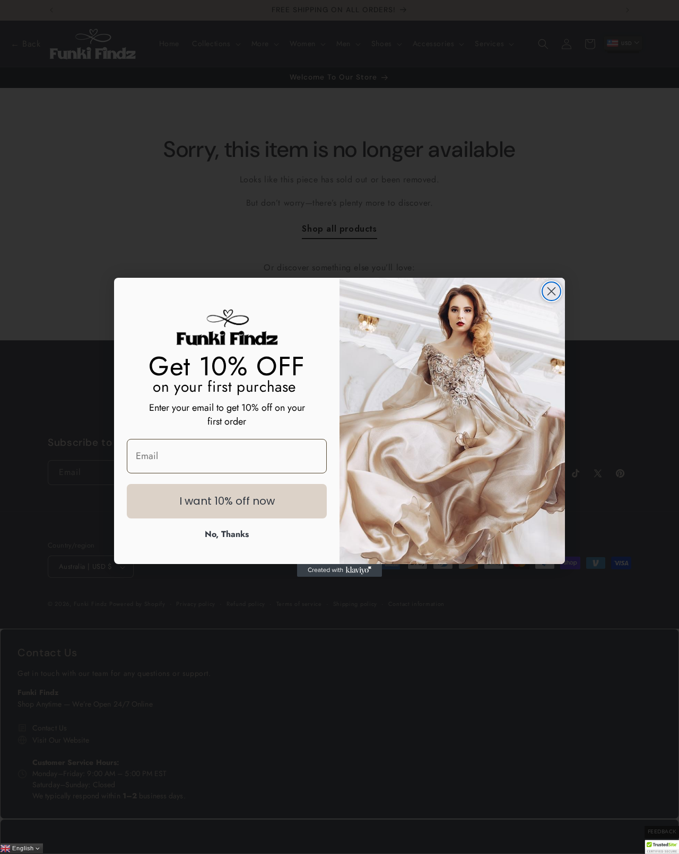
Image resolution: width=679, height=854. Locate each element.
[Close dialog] (551, 291)
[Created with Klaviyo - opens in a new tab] (339, 570)
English (22, 848)
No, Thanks (227, 534)
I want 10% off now (227, 501)
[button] (662, 847)
